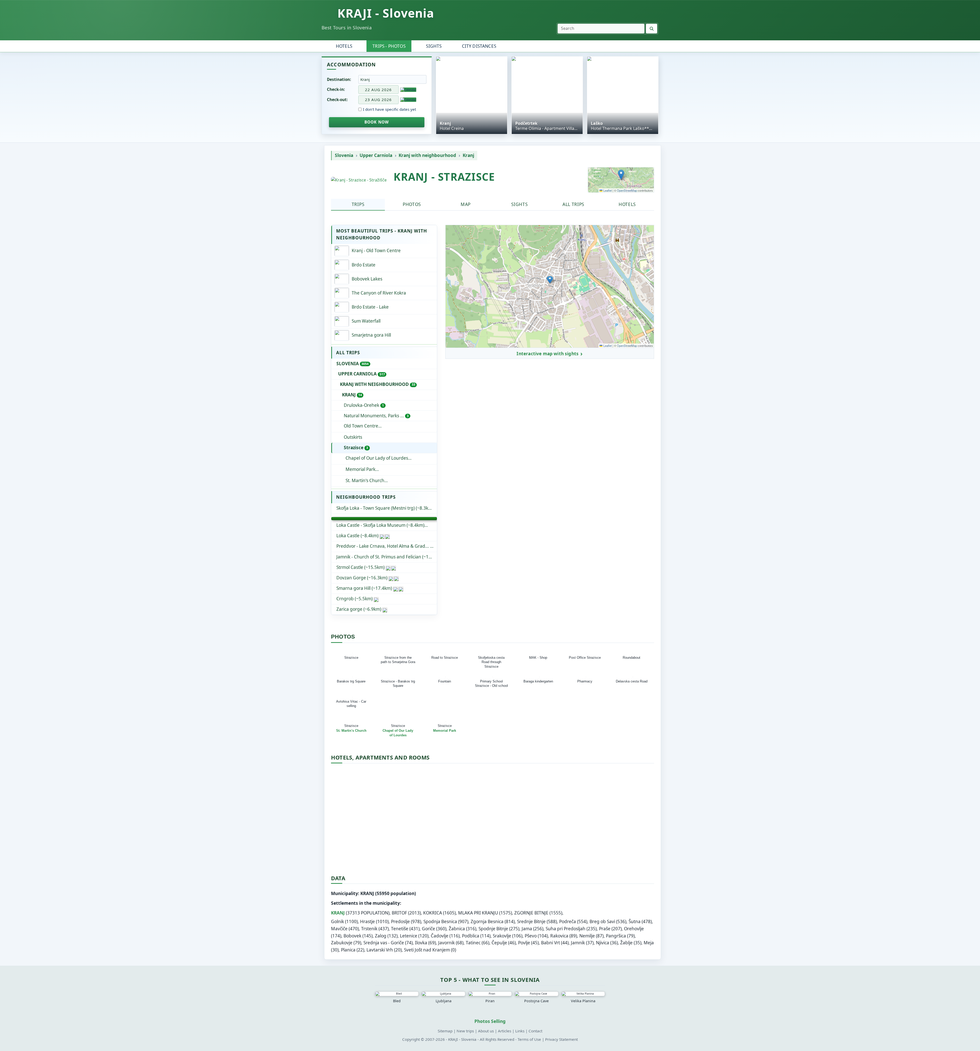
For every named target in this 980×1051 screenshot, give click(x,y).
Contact (535, 1030)
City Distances (479, 46)
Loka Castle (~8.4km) (357, 536)
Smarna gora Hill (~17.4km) (364, 588)
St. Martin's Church (365, 480)
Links (519, 1030)
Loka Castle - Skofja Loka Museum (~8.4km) (380, 525)
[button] (621, 174)
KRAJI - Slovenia (385, 13)
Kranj (468, 155)
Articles (504, 1030)
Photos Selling (490, 1021)
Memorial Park (360, 469)
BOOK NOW (376, 122)
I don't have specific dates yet (389, 109)
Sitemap (445, 1030)
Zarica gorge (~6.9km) (358, 609)
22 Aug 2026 (378, 89)
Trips (358, 204)
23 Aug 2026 (378, 99)
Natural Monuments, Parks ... (376, 416)
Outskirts (353, 437)
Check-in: (336, 89)
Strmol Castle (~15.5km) (360, 567)
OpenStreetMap (627, 190)
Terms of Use (529, 1039)
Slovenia (344, 155)
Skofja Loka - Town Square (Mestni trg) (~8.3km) (385, 508)
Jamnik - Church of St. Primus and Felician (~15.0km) (386, 557)
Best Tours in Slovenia (347, 27)
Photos (412, 204)
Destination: (339, 79)
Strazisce (356, 447)
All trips (573, 204)
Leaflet (607, 190)
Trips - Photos (388, 46)
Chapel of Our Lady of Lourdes (377, 458)
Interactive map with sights (548, 354)
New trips (465, 1030)
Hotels (344, 46)
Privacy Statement (561, 1039)
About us (486, 1030)
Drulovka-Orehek (364, 405)
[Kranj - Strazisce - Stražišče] (359, 180)
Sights (434, 46)
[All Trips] (384, 518)
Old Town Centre (390, 426)
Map (466, 204)
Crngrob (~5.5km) (354, 599)
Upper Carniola (376, 155)
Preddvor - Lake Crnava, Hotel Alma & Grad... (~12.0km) (386, 546)
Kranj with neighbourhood (427, 155)
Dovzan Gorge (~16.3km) (361, 578)
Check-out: (337, 99)
